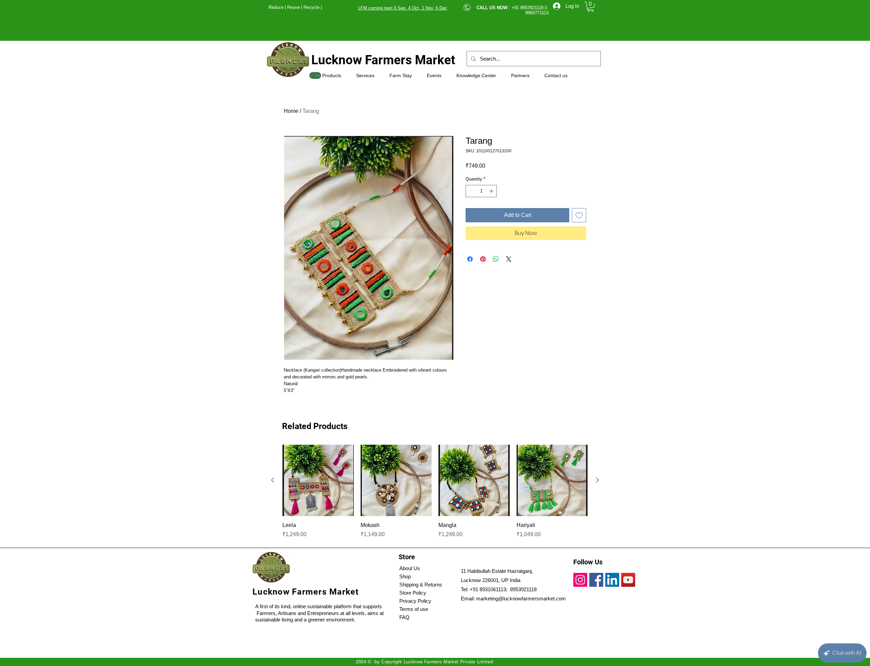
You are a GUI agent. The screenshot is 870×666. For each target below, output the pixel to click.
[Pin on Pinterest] (483, 259)
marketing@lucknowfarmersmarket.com (521, 598)
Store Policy (412, 593)
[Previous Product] (272, 480)
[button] (590, 7)
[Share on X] (509, 259)
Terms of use (413, 609)
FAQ (404, 617)
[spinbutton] (481, 191)
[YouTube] (628, 580)
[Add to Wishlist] (579, 215)
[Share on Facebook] (470, 259)
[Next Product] (597, 480)
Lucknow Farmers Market (383, 60)
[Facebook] (596, 580)
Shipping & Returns (420, 584)
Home (291, 111)
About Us (409, 568)
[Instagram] (580, 580)
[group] (435, 491)
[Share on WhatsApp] (496, 259)
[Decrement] (471, 191)
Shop (405, 576)
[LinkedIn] (612, 580)
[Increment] (492, 191)
